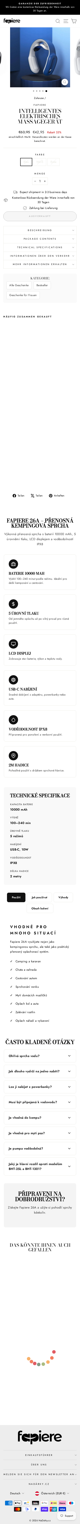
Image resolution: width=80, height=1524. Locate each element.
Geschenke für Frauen (23, 295)
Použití (16, 897)
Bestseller (42, 285)
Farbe (40, 154)
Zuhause (39, 98)
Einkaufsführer (39, 1455)
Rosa (53, 162)
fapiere (40, 105)
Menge (40, 173)
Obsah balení (39, 908)
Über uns (39, 1464)
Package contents (40, 238)
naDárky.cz (39, 1484)
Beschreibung (40, 230)
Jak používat (39, 897)
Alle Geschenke (19, 285)
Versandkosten (40, 137)
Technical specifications (40, 247)
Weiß (39, 162)
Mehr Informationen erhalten (40, 264)
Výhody (63, 897)
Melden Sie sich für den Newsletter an (39, 1474)
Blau (26, 162)
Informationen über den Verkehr (40, 255)
